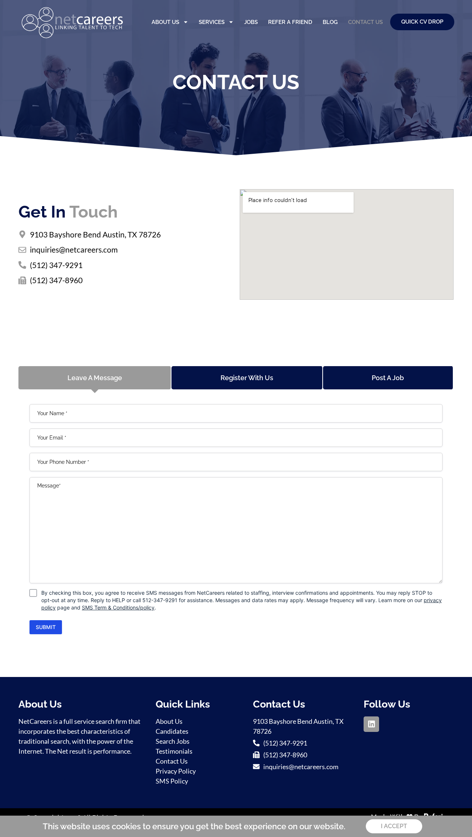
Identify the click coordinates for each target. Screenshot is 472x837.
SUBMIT (46, 627)
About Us (165, 22)
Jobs (251, 22)
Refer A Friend (290, 22)
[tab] (94, 377)
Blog (330, 22)
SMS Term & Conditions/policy (118, 607)
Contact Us (365, 22)
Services (212, 22)
